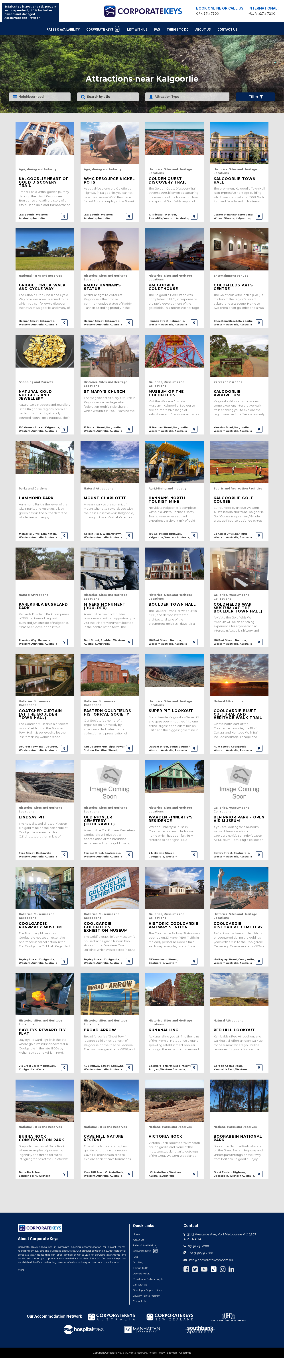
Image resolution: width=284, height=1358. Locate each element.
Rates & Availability (63, 29)
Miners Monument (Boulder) (105, 606)
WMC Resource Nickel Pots (109, 180)
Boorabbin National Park (238, 1138)
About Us (203, 29)
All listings (185, 1352)
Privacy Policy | (157, 1352)
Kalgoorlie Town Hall (235, 180)
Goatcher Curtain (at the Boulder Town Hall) (40, 714)
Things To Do (178, 29)
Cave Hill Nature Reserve (104, 1138)
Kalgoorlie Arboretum (227, 393)
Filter (254, 96)
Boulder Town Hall (172, 604)
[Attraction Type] (187, 96)
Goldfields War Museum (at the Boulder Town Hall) (238, 607)
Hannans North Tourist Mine (167, 499)
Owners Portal (141, 1273)
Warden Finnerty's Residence (171, 819)
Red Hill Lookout (234, 1030)
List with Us (140, 1284)
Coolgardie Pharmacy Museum (40, 925)
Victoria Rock (166, 1136)
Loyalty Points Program (146, 1295)
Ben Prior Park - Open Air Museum (239, 819)
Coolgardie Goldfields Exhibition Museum (106, 927)
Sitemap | (173, 1352)
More (21, 1269)
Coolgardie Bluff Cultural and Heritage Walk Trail (238, 714)
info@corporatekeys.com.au (211, 1260)
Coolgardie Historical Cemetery (238, 925)
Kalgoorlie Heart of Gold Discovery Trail (44, 182)
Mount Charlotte (105, 498)
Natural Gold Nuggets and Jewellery (35, 395)
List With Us (137, 29)
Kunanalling (164, 1030)
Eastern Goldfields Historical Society (107, 712)
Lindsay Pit (32, 817)
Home (136, 1234)
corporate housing (69, 1246)
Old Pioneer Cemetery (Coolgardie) (99, 820)
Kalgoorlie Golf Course (234, 499)
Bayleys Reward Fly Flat (42, 1031)
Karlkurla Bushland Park (43, 606)
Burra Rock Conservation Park (41, 1138)
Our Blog (138, 1262)
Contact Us (227, 29)
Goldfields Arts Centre (233, 287)
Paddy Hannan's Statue (102, 287)
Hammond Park (36, 498)
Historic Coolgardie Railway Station (173, 925)
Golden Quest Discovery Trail (168, 180)
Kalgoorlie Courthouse (163, 287)
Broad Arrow (100, 1030)
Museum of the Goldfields (166, 393)
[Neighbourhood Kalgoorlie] (40, 96)
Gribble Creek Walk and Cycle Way (42, 287)
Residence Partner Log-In (148, 1279)
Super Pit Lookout (171, 711)
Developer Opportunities (147, 1290)
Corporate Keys (100, 29)
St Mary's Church (104, 391)
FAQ (157, 29)
